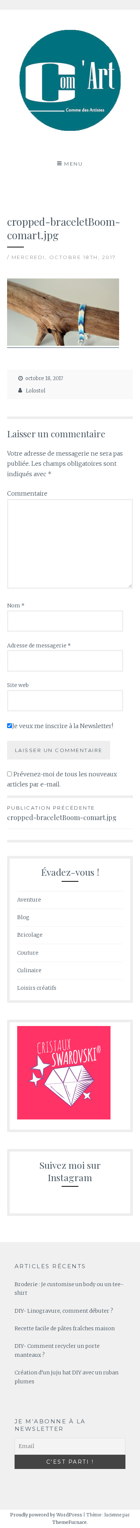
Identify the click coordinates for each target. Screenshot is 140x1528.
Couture (27, 952)
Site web (18, 685)
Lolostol (35, 391)
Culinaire (29, 970)
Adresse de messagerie (39, 645)
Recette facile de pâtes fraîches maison (65, 1328)
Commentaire (27, 493)
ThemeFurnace (69, 1522)
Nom (16, 605)
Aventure (29, 899)
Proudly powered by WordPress (46, 1515)
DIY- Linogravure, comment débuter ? (64, 1310)
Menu (73, 164)
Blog (23, 917)
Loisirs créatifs (36, 988)
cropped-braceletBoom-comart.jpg (61, 813)
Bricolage (30, 934)
